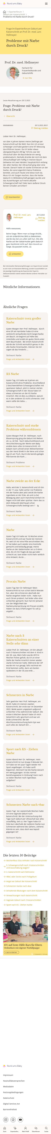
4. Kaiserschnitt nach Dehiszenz (20, 872)
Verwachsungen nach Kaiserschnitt (21, 895)
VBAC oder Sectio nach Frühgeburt (21, 876)
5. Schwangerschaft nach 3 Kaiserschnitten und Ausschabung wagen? (25, 866)
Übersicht (10, 116)
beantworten (14, 197)
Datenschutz (8, 1098)
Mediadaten (8, 1086)
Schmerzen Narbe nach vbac (19, 886)
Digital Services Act (11, 1103)
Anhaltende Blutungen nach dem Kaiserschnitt (26, 890)
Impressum (8, 1075)
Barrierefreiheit (10, 1109)
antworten (16, 254)
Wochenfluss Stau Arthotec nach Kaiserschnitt (26, 860)
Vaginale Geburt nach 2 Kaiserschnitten (23, 900)
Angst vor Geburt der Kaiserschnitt (21, 881)
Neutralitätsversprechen (14, 1081)
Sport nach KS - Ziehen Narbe (19, 905)
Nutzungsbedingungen (13, 1092)
